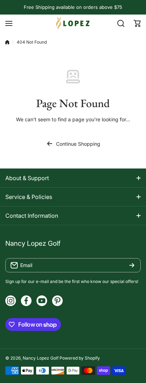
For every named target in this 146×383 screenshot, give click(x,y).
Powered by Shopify (80, 358)
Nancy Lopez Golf (40, 358)
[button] (137, 23)
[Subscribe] (132, 265)
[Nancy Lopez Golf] (73, 23)
